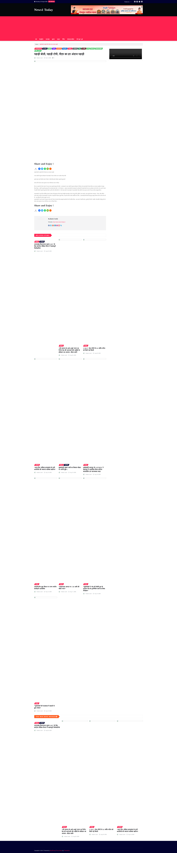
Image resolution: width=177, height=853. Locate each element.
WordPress (52, 850)
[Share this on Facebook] (39, 169)
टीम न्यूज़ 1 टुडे (80, 39)
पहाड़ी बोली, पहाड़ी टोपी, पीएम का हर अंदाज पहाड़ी (49, 44)
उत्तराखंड (48, 39)
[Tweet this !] (42, 169)
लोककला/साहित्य (70, 39)
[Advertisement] (88, 27)
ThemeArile (67, 850)
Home (36, 44)
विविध (63, 39)
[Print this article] (48, 169)
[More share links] (50, 169)
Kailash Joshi (40, 58)
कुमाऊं (53, 39)
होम (36, 39)
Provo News (59, 850)
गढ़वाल (58, 39)
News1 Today (43, 10)
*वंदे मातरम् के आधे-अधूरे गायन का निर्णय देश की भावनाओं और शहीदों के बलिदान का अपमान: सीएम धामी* (69, 350)
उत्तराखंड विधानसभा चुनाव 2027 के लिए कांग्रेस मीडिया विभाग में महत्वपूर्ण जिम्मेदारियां (45, 246)
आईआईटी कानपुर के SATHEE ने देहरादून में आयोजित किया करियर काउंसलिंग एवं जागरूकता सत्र (93, 469)
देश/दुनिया (41, 39)
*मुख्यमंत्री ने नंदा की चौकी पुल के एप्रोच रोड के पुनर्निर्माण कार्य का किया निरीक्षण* (94, 589)
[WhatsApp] (45, 169)
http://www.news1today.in (59, 222)
